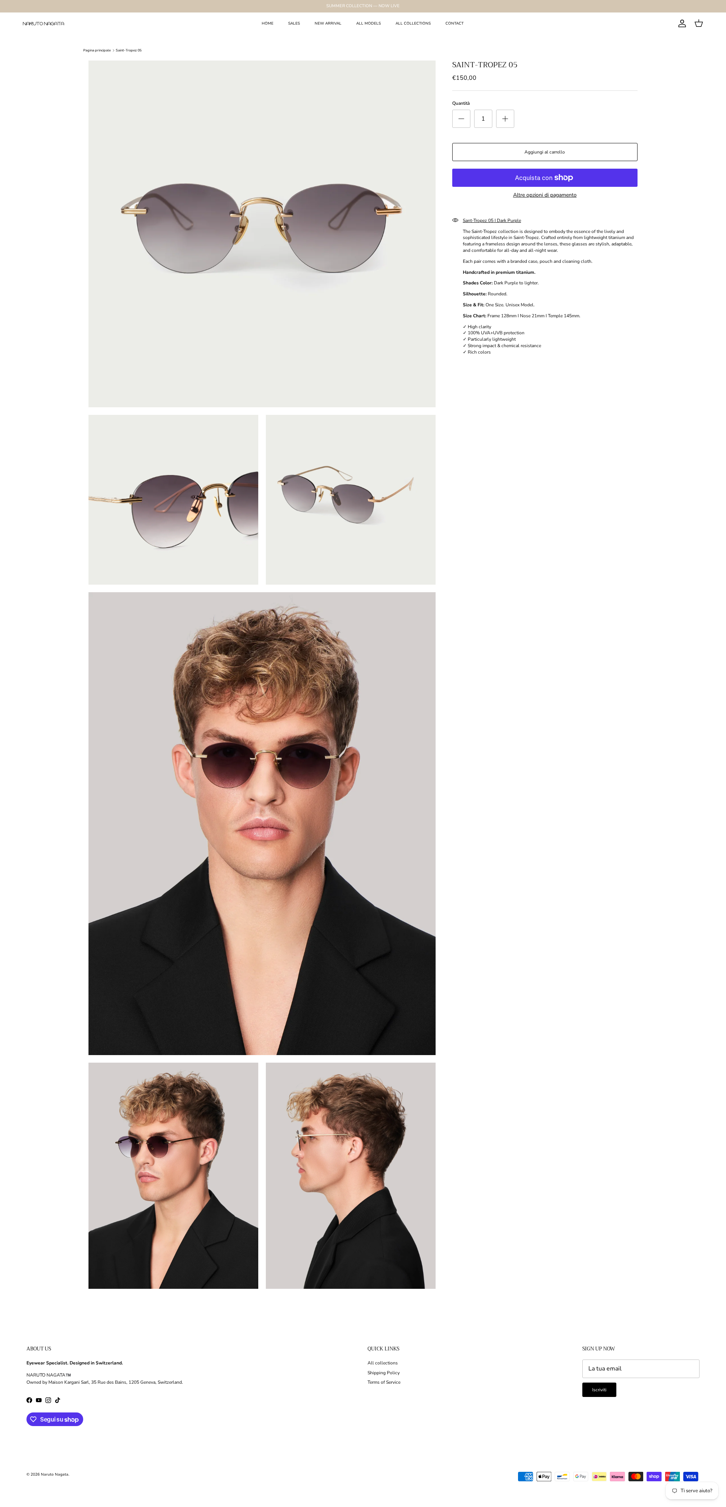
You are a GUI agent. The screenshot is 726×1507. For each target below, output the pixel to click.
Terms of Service (384, 1382)
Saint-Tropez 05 (128, 50)
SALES (294, 23)
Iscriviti (599, 1390)
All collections (383, 1363)
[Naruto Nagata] (43, 23)
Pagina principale (97, 50)
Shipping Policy (384, 1373)
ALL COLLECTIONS (413, 23)
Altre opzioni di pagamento (545, 195)
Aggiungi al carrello (544, 152)
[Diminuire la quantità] (461, 119)
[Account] (681, 23)
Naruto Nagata (54, 1474)
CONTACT (454, 23)
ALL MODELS (368, 23)
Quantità (461, 103)
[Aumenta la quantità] (505, 119)
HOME (267, 23)
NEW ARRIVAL (328, 23)
